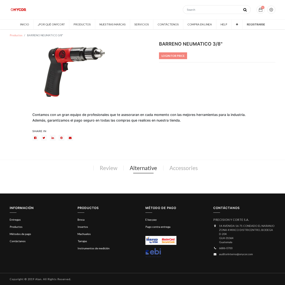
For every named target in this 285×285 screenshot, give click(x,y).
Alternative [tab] (143, 168)
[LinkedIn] (53, 138)
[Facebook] (35, 138)
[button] (237, 24)
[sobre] (70, 138)
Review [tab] (108, 168)
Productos (16, 35)
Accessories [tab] (183, 168)
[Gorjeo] (44, 138)
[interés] (61, 138)
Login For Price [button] (173, 55)
